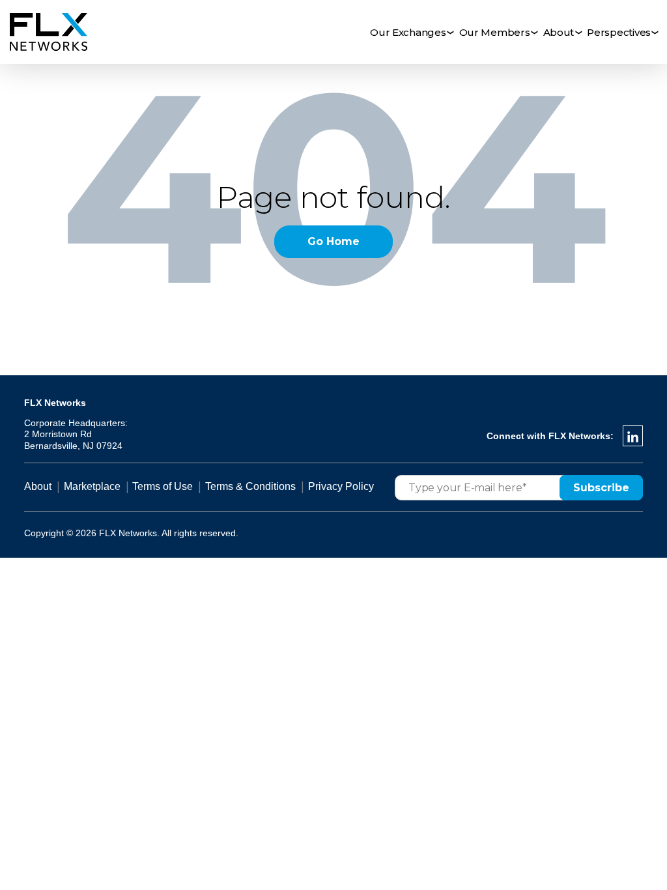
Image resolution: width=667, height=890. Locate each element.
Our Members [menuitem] (494, 32)
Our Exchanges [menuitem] (408, 32)
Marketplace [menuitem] (92, 486)
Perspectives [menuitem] (619, 32)
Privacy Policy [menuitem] (341, 486)
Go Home (333, 241)
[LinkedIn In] (633, 435)
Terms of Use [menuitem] (162, 486)
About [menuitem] (559, 32)
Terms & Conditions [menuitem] (250, 486)
